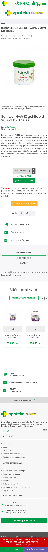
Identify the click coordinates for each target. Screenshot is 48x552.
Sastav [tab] (24, 263)
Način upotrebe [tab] (24, 252)
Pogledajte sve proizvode (24, 298)
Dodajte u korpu (25, 181)
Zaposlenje (8, 490)
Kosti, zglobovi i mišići (22, 36)
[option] (12, 327)
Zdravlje (10, 36)
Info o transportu (20, 224)
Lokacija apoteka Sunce (24, 520)
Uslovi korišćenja (20, 240)
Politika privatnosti (10, 484)
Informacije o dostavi (12, 474)
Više (45, 429)
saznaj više (28, 545)
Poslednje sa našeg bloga (14, 457)
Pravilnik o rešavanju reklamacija (17, 487)
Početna (6, 444)
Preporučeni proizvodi (12, 454)
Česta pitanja (18, 232)
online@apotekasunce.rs (15, 510)
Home (3, 36)
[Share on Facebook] (21, 213)
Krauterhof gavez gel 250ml (35, 336)
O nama (6, 480)
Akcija (5, 447)
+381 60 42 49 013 (12, 503)
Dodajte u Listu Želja (25, 203)
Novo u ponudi (9, 450)
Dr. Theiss (11, 127)
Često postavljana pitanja (23, 382)
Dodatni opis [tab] (24, 258)
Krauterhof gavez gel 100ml (13, 336)
